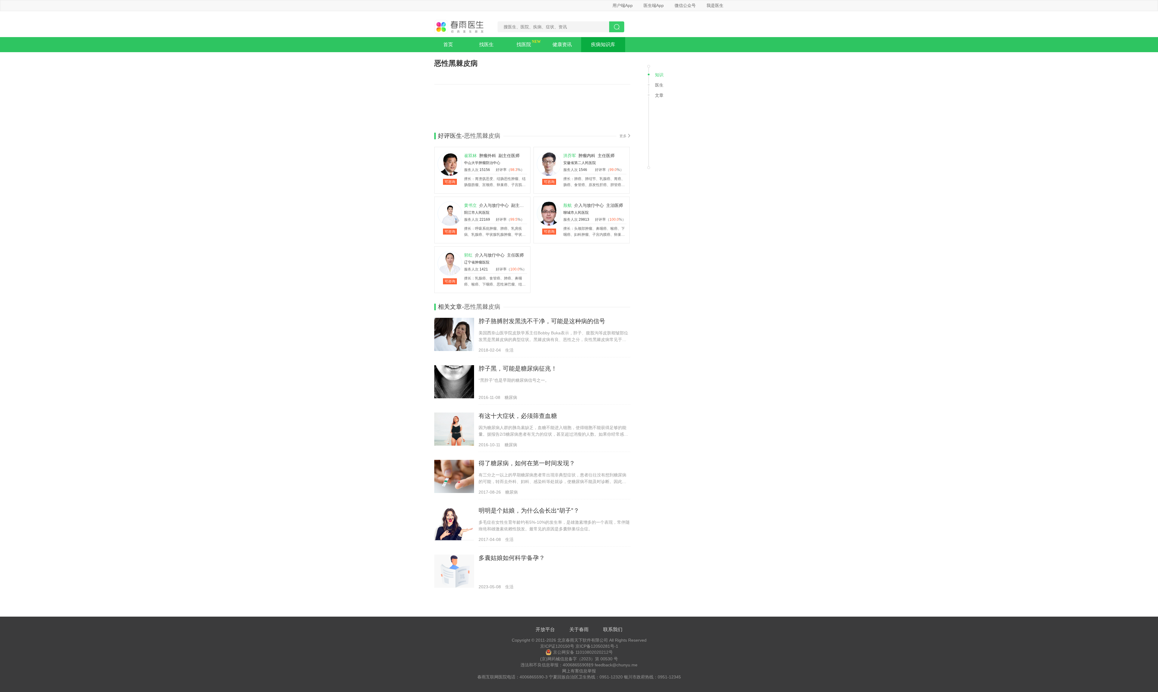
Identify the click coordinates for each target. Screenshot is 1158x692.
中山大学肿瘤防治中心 (482, 163)
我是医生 (715, 5)
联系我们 (612, 629)
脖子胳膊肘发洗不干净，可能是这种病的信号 (542, 321)
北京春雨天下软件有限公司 (582, 640)
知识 (659, 74)
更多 (623, 136)
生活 (509, 350)
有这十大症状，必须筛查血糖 (518, 415)
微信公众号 (685, 5)
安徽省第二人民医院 (579, 163)
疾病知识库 (603, 44)
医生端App (654, 5)
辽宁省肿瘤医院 (476, 262)
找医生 (486, 44)
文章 (659, 95)
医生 (659, 85)
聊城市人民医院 (576, 212)
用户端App (622, 5)
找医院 (524, 44)
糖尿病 (511, 397)
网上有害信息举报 (579, 670)
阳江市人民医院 (476, 212)
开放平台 (545, 629)
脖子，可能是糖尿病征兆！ (518, 368)
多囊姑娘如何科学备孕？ (512, 558)
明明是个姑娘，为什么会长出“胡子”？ (529, 510)
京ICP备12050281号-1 (596, 646)
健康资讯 (562, 44)
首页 (448, 44)
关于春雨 (579, 629)
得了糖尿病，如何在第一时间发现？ (527, 463)
